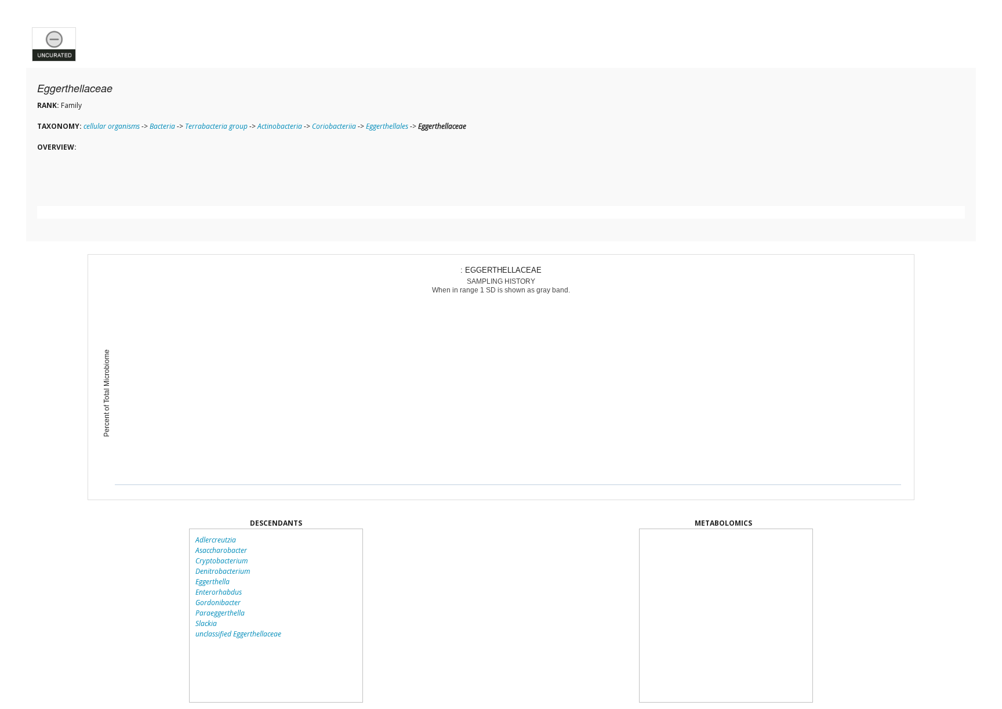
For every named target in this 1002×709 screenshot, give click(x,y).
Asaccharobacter (221, 550)
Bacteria (162, 126)
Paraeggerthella (220, 613)
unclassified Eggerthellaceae (238, 634)
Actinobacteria (279, 126)
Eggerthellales (387, 126)
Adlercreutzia (215, 540)
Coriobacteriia (334, 126)
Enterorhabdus (218, 592)
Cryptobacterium (221, 561)
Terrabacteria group (216, 126)
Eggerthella (212, 582)
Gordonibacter (218, 602)
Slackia (206, 623)
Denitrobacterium (222, 571)
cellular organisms (112, 126)
